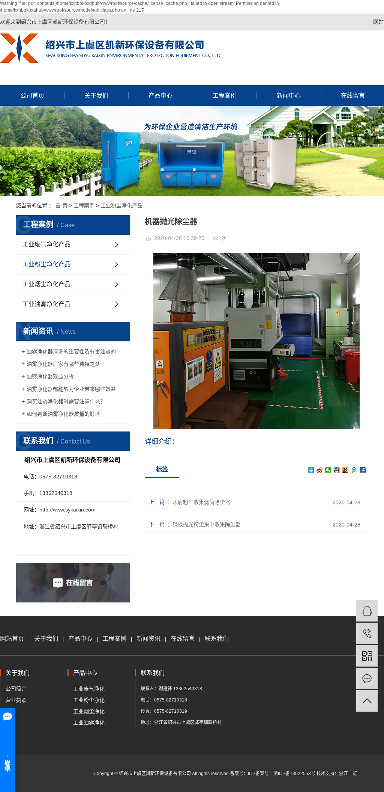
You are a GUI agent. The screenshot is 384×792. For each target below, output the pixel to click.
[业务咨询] (367, 611)
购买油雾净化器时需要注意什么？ (66, 401)
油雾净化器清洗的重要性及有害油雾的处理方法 (75, 351)
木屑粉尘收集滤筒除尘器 (201, 502)
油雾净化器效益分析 (50, 376)
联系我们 (217, 638)
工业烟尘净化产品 (46, 284)
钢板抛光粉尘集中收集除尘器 (206, 524)
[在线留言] (367, 678)
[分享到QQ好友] (337, 470)
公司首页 (32, 95)
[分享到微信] (328, 470)
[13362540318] (367, 633)
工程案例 (225, 95)
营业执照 (16, 700)
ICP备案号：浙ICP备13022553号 (281, 773)
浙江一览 (348, 773)
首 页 (62, 205)
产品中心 (160, 95)
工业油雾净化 (89, 723)
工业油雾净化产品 (46, 304)
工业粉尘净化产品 (121, 205)
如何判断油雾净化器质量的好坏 (63, 414)
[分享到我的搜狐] (345, 470)
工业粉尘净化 (89, 700)
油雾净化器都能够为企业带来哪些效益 (71, 389)
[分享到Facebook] (363, 470)
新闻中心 (289, 95)
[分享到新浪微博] (319, 470)
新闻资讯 (148, 638)
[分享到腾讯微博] (354, 470)
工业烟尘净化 (89, 711)
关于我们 (96, 95)
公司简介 (16, 689)
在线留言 (183, 638)
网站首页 (12, 638)
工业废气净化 (89, 689)
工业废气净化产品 (46, 244)
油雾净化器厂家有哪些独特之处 (63, 364)
